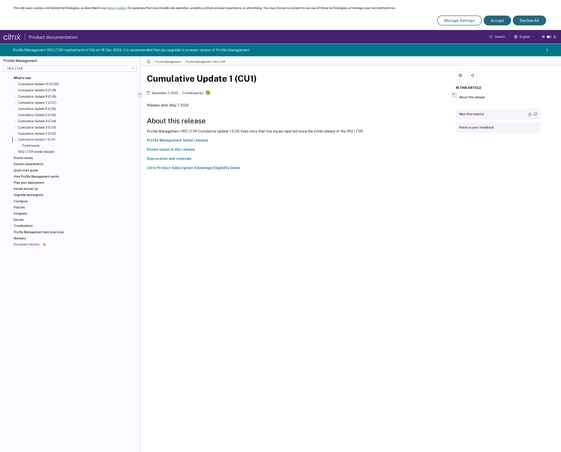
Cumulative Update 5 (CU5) (37, 115)
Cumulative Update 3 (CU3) (37, 127)
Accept (497, 20)
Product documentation (53, 37)
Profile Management (168, 61)
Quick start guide (26, 170)
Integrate (20, 213)
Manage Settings (459, 20)
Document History (27, 244)
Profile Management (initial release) (177, 140)
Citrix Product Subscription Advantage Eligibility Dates (193, 168)
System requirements (28, 164)
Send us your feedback (476, 127)
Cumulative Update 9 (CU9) (37, 90)
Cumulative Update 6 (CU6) (37, 109)
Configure (21, 201)
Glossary (20, 238)
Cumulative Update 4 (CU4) (37, 121)
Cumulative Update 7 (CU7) (37, 102)
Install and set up (26, 189)
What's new (22, 78)
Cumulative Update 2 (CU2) (37, 133)
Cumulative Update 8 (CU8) (37, 96)
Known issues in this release (171, 149)
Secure (19, 219)
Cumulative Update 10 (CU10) (38, 84)
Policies (19, 207)
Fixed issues (31, 145)
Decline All (529, 20)
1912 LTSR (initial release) (36, 152)
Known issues (23, 158)
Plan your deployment (29, 182)
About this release (472, 97)
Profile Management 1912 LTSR (205, 61)
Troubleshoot (23, 226)
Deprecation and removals (169, 159)
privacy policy (116, 8)
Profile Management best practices (39, 232)
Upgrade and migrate (28, 195)
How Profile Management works (36, 176)
